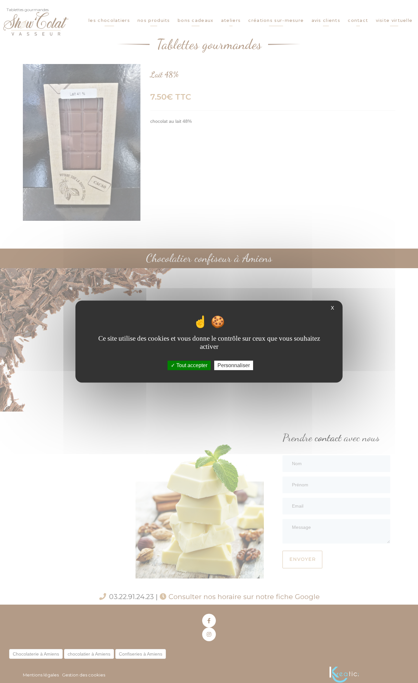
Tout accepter (191, 365)
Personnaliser (233, 365)
